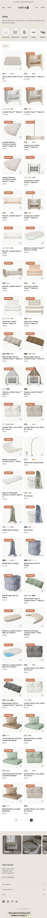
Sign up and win (34, 463)
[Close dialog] (44, 446)
